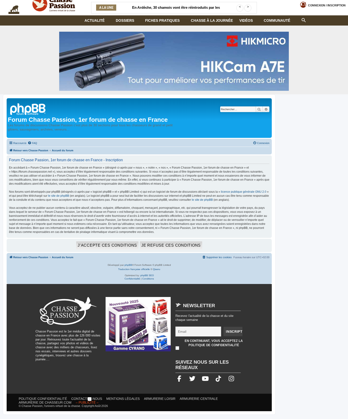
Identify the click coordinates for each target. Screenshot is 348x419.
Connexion (327, 5)
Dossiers (125, 20)
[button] (303, 19)
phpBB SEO (147, 275)
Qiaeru (156, 269)
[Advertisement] (174, 408)
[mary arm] (138, 326)
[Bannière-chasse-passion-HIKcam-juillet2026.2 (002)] (174, 61)
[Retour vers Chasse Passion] (28, 108)
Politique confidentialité (43, 399)
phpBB (128, 265)
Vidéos (246, 20)
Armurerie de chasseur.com (45, 402)
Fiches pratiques (162, 20)
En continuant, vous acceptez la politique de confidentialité (214, 343)
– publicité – (87, 402)
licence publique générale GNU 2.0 (243, 191)
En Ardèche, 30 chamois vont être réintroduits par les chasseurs (176, 10)
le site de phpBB (58, 195)
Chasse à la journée (212, 20)
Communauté (277, 20)
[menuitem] (32, 143)
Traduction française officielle (134, 269)
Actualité (95, 20)
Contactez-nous (86, 399)
